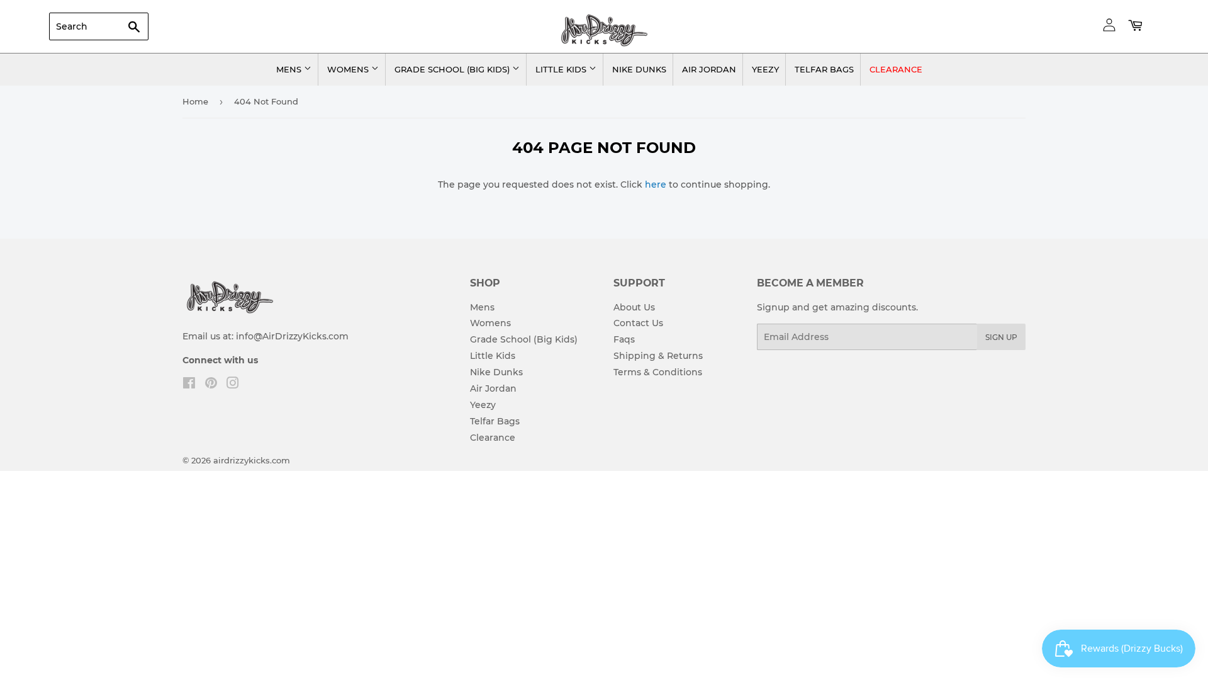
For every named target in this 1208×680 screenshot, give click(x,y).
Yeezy (765, 69)
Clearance (896, 69)
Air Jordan (709, 69)
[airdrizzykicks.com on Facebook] (189, 384)
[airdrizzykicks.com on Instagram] (232, 384)
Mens (290, 69)
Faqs (624, 339)
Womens (349, 69)
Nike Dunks (639, 69)
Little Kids (562, 69)
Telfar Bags (824, 69)
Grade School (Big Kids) (453, 69)
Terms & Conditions (657, 372)
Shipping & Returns (658, 355)
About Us (634, 307)
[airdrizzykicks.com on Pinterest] (211, 384)
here (655, 184)
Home (195, 101)
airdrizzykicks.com (251, 460)
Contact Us (638, 323)
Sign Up (1001, 337)
